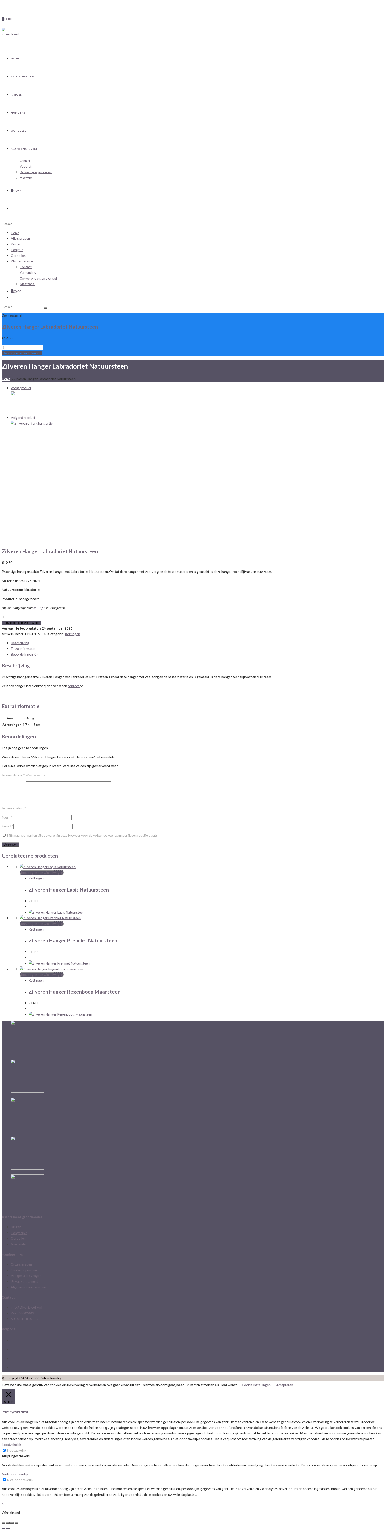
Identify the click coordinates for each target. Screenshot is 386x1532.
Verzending (28, 272)
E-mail (7, 826)
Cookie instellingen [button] (256, 1385)
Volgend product (23, 418)
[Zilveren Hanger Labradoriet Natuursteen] (22, 412)
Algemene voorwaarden (28, 1287)
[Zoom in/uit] (16, 1523)
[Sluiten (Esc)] (3, 1523)
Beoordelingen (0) (24, 654)
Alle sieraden (20, 238)
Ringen (16, 244)
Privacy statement (24, 1281)
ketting (38, 608)
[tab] (197, 643)
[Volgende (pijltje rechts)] (8, 1528)
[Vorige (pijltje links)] (3, 1528)
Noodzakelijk (16, 1450)
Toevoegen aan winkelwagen (22, 353)
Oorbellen (18, 256)
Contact (26, 267)
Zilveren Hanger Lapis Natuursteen (69, 890)
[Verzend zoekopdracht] (45, 308)
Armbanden (19, 1244)
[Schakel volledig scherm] (12, 1523)
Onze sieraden (21, 1264)
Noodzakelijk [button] (11, 1445)
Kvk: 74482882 (22, 1313)
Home (6, 379)
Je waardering (13, 775)
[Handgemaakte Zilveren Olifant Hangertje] (32, 423)
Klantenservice (22, 261)
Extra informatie (23, 648)
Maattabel (27, 284)
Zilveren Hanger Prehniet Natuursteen (73, 940)
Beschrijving (20, 643)
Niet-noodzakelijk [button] (15, 1474)
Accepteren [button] (284, 1385)
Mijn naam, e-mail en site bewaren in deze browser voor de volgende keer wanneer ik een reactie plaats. (82, 835)
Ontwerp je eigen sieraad (38, 278)
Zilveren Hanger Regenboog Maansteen (74, 992)
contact (74, 686)
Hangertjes (19, 1233)
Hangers (17, 250)
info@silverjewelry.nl (26, 1307)
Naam (7, 817)
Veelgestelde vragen (26, 1276)
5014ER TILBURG (24, 1319)
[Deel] (8, 1523)
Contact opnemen (24, 1270)
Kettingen (72, 634)
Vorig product (21, 388)
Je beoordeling (14, 808)
